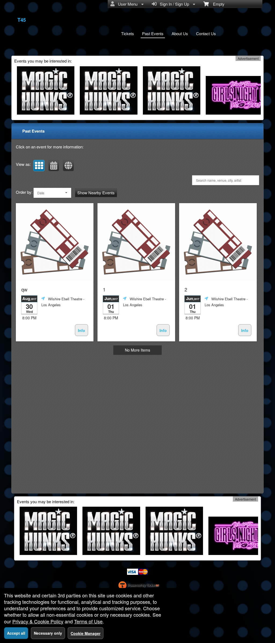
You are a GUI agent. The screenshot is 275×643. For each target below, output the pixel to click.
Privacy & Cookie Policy (37, 621)
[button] (39, 165)
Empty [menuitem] (217, 4)
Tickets (127, 33)
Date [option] (40, 193)
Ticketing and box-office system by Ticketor (138, 586)
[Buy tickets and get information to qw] (54, 242)
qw (24, 289)
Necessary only (48, 633)
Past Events (153, 33)
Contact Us (206, 33)
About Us (180, 33)
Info (81, 330)
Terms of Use (88, 621)
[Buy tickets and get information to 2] (218, 242)
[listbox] (52, 193)
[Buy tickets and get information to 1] (136, 242)
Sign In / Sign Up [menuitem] (173, 4)
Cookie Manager (85, 633)
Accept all (16, 633)
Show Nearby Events (96, 192)
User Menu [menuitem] (127, 4)
